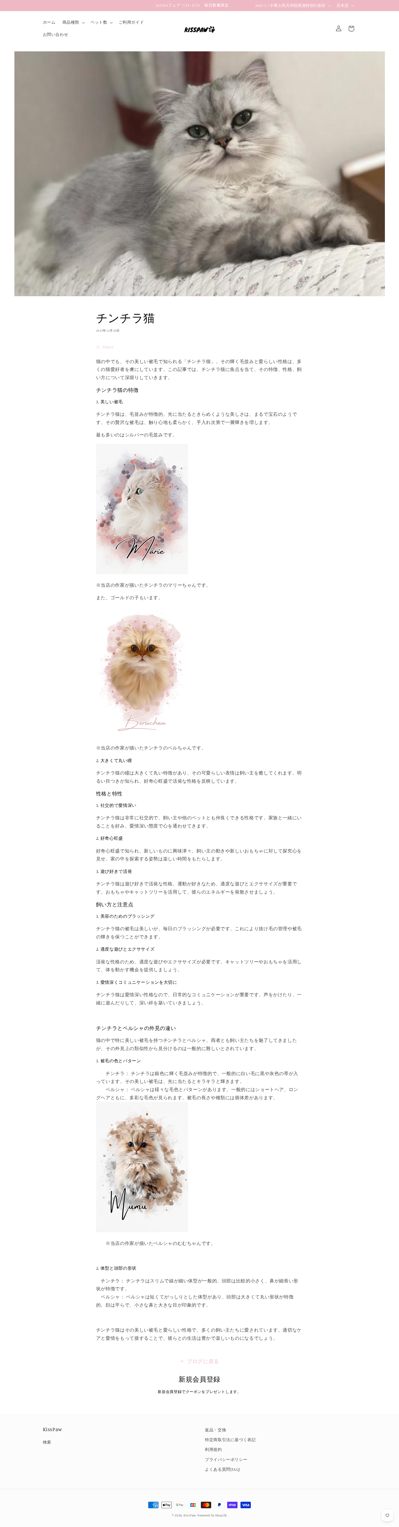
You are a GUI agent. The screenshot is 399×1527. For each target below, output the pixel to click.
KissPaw (189, 1515)
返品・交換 (215, 1430)
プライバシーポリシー (226, 1459)
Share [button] (108, 347)
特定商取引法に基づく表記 (230, 1439)
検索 (47, 1442)
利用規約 (213, 1449)
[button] (73, 23)
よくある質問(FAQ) (222, 1469)
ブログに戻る (203, 1361)
